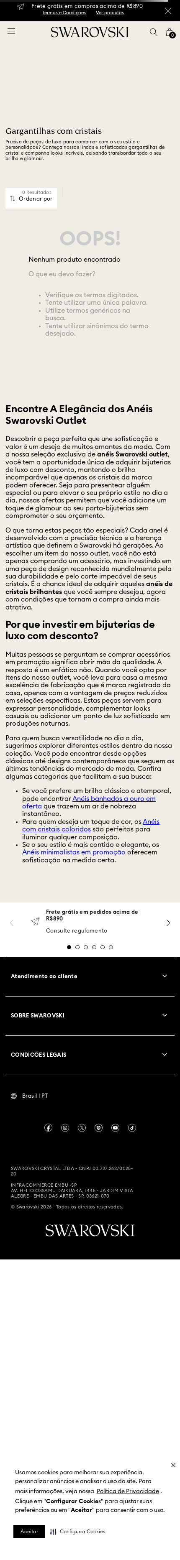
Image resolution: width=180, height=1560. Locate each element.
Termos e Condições (64, 12)
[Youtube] (115, 1128)
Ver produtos (110, 12)
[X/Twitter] (82, 1128)
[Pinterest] (99, 1128)
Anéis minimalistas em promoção (74, 852)
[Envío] (35, 922)
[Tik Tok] (132, 1128)
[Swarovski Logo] (90, 1230)
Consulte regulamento (77, 931)
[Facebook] (48, 1128)
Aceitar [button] (29, 1531)
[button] (78, 1531)
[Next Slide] (168, 923)
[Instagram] (65, 1128)
